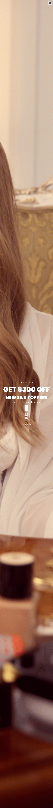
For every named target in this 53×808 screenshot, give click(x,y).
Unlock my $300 (26, 416)
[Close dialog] (50, 3)
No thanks (26, 424)
